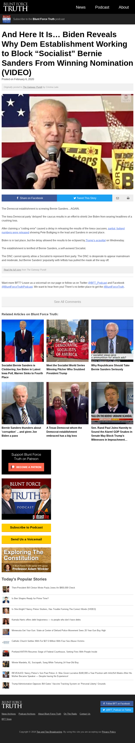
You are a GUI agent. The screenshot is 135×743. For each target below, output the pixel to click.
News (81, 7)
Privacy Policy (109, 732)
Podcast (102, 7)
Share (31, 198)
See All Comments (67, 302)
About (124, 7)
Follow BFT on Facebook (117, 703)
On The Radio (70, 714)
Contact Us (85, 714)
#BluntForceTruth (114, 286)
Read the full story (12, 270)
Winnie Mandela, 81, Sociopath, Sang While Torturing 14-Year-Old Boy (45, 662)
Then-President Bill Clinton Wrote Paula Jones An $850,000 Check (43, 587)
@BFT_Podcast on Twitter (118, 710)
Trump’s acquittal (95, 240)
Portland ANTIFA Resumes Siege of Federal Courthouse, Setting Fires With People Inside (54, 652)
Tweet (86, 198)
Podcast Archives (27, 714)
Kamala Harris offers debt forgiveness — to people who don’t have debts (46, 619)
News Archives (9, 714)
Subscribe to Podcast (26, 527)
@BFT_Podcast (97, 282)
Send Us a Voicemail (26, 539)
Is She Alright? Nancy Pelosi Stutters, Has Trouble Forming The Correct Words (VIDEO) (54, 609)
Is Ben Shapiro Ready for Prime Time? (30, 598)
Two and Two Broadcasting (49, 732)
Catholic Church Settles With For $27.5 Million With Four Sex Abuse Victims (48, 641)
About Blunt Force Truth (49, 714)
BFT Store (7, 719)
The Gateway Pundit (32, 87)
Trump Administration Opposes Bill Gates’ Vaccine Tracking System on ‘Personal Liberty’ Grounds (59, 684)
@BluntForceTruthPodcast (17, 286)
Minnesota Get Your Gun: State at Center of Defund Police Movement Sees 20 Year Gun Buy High (59, 630)
